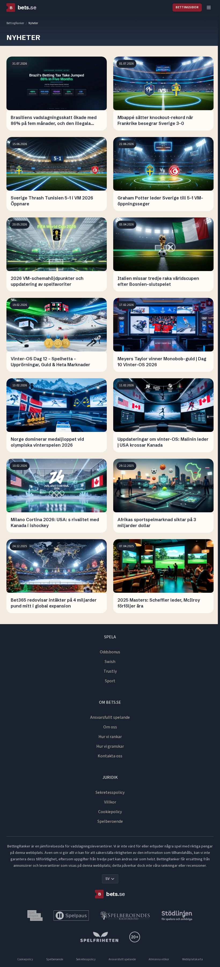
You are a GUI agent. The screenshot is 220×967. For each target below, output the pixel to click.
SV (107, 878)
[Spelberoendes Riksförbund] (125, 915)
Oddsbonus (110, 652)
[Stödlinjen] (177, 915)
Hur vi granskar (110, 746)
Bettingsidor (187, 7)
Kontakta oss (110, 756)
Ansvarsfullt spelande (110, 717)
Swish (110, 662)
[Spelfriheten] (99, 937)
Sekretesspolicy (110, 792)
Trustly (110, 671)
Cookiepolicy (110, 812)
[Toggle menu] (209, 7)
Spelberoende (110, 821)
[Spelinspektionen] (35, 915)
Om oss (110, 727)
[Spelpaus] (71, 915)
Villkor (110, 802)
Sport (110, 681)
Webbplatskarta (192, 959)
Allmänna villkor (159, 959)
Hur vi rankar (110, 737)
